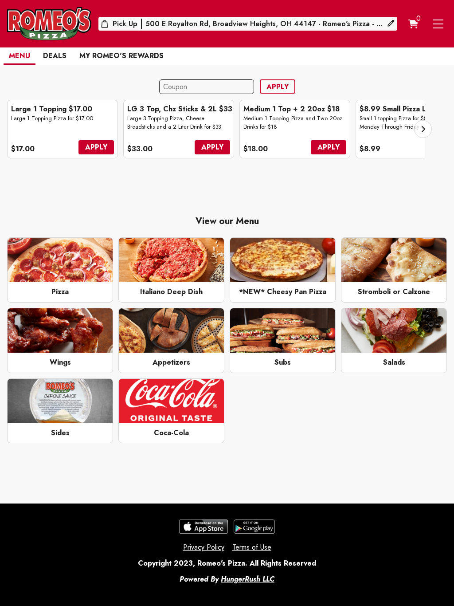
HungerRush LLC (247, 579)
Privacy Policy (203, 547)
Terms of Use (251, 547)
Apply (277, 87)
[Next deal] (423, 129)
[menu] (438, 24)
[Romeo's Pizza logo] (49, 23)
